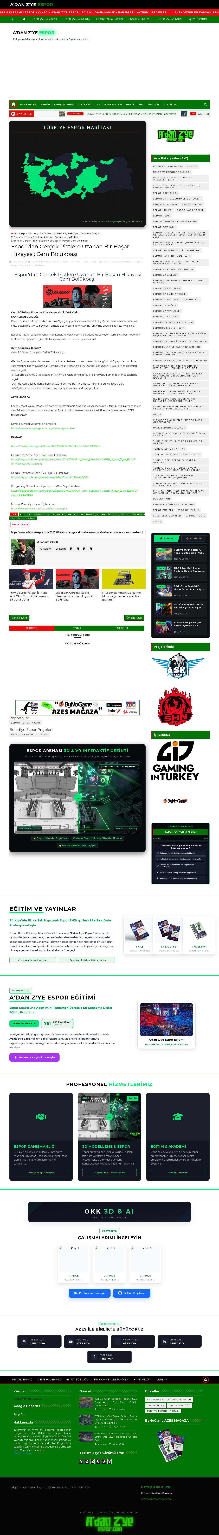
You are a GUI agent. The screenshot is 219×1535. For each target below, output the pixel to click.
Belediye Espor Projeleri (29, 734)
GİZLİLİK (154, 104)
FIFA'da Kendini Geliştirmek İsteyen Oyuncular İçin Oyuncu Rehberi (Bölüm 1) (178, 375)
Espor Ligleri (163, 210)
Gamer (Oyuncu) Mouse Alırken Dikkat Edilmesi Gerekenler (175, 400)
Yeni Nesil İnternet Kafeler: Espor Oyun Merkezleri (177, 484)
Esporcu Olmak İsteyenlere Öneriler (180, 341)
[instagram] (12, 19)
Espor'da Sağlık (164, 305)
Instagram (45, 548)
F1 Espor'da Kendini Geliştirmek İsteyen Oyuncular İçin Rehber (45, 237)
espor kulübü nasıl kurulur (173, 504)
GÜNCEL (169, 538)
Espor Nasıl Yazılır (190, 210)
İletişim (161, 1379)
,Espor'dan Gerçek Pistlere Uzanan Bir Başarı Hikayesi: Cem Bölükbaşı (69, 261)
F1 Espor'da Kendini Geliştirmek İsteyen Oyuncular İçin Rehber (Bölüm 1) (122, 596)
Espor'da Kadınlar (166, 288)
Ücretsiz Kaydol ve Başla (37, 1057)
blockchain (161, 498)
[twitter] (24, 19)
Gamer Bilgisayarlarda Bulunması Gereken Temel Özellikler (177, 407)
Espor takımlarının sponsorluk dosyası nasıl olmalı (176, 262)
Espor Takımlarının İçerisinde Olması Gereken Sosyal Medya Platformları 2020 (180, 234)
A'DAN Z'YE (31, 4)
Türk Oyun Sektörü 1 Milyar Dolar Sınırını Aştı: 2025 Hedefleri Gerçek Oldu (116, 1437)
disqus (77, 628)
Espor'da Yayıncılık (167, 311)
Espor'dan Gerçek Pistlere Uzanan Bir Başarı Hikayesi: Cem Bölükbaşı (59, 233)
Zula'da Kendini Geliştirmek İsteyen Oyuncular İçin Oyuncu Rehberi (178, 492)
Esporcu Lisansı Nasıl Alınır (173, 322)
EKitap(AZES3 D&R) (140, 18)
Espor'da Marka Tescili (169, 294)
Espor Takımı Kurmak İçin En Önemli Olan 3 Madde (178, 243)
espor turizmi (163, 510)
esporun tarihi (188, 510)
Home (14, 233)
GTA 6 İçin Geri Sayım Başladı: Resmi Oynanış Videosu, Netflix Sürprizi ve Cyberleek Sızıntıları (116, 1419)
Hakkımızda (142, 1379)
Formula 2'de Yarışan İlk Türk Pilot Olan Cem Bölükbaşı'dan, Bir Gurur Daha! (29, 596)
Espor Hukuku (192, 204)
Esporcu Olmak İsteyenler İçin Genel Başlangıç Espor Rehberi (180, 334)
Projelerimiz (22, 1379)
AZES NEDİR (28, 104)
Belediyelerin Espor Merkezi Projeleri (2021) (174, 178)
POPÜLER (196, 538)
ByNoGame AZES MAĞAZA (111, 1379)
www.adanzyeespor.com (156, 1499)
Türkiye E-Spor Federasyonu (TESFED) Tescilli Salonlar (116, 221)
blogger (31, 628)
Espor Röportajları (26, 722)
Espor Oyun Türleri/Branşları (175, 221)
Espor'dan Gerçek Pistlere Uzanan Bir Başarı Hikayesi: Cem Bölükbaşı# (59, 514)
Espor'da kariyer (165, 316)
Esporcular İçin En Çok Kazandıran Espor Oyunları (179, 353)
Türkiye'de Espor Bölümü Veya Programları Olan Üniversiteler (177, 469)
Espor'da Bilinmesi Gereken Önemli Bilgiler (178, 281)
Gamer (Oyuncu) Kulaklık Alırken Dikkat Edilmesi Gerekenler (177, 392)
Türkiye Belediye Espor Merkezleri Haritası (178, 442)
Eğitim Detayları (178, 1172)
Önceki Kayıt (134, 617)
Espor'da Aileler (165, 275)
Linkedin (61, 548)
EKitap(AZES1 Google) (45, 18)
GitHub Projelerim (134, 1293)
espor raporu (47, 114)
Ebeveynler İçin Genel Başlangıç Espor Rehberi (176, 186)
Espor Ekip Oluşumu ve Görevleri (177, 198)
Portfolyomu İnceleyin (92, 1293)
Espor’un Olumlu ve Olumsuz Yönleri (180, 360)
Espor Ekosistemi (165, 204)
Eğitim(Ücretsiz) (197, 18)
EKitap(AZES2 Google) (77, 18)
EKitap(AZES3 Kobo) (170, 18)
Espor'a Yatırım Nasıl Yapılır (173, 269)
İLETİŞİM (170, 104)
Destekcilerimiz (49, 1379)
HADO (157, 414)
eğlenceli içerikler (167, 515)
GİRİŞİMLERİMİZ (65, 104)
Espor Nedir (162, 215)
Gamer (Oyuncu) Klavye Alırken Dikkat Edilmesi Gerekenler (175, 384)
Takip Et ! (19, 1414)
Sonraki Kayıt (19, 617)
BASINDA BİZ (135, 104)
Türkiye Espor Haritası (169, 449)
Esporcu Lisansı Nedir (169, 328)
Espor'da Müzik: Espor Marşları (176, 299)
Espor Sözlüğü (164, 227)
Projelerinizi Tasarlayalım (109, 1172)
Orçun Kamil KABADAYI (28, 1398)
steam (157, 521)
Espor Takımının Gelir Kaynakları (177, 250)
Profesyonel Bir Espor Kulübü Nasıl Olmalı (179, 434)
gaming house (195, 515)
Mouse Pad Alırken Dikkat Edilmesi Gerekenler (178, 421)
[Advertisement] (109, 69)
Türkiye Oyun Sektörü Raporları (176, 454)
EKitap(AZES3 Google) (109, 18)
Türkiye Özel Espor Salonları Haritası (174, 461)
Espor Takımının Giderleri (171, 256)
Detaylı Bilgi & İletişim (41, 1172)
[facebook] (18, 19)
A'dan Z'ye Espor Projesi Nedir (175, 166)
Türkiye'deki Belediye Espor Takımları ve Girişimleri (173, 476)
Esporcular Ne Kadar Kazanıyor (176, 347)
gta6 (165, 114)
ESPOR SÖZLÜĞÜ (77, 1379)
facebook (121, 628)
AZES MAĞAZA (90, 104)
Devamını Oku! (22, 1453)
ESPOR (45, 104)
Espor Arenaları (165, 193)
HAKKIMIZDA (113, 104)
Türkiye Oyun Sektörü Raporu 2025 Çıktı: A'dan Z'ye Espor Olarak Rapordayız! (102, 113)
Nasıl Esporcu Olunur (169, 427)
